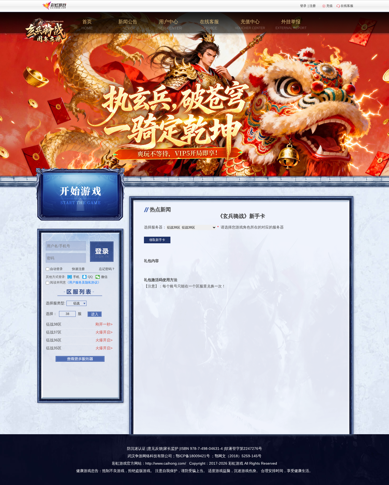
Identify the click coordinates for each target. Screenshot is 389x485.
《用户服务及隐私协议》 (83, 282)
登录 (303, 6)
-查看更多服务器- (80, 359)
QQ (90, 277)
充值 (329, 6)
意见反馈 (155, 448)
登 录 (102, 251)
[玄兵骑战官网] (45, 30)
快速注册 (78, 269)
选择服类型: (55, 303)
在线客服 (347, 6)
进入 (94, 314)
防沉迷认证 (136, 448)
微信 (104, 277)
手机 (76, 277)
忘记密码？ (107, 269)
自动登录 (56, 269)
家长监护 (171, 448)
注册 (312, 6)
